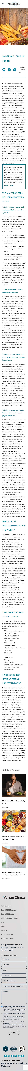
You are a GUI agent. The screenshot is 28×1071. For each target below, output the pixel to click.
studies (23, 549)
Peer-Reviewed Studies (9, 918)
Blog (3, 926)
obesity (17, 259)
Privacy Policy (7, 1063)
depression (12, 383)
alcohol (9, 275)
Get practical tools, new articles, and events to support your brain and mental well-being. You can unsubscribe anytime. (14, 1024)
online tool (15, 695)
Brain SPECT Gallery (8, 914)
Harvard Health (6, 98)
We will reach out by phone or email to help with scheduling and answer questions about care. (14, 1008)
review (8, 364)
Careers (4, 930)
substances (20, 273)
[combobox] (3, 981)
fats (8, 112)
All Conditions (6, 906)
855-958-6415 (7, 950)
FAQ (2, 922)
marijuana (14, 275)
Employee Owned (7, 938)
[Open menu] (3, 4)
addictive (19, 229)
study (6, 217)
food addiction (8, 268)
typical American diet (8, 122)
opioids (22, 275)
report (7, 132)
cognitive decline (18, 323)
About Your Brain (7, 934)
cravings (10, 241)
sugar (22, 100)
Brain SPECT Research (9, 910)
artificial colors (11, 103)
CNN (10, 313)
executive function (17, 335)
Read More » (5, 807)
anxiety (13, 378)
